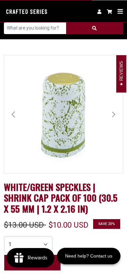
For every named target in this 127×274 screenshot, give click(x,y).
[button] (109, 11)
